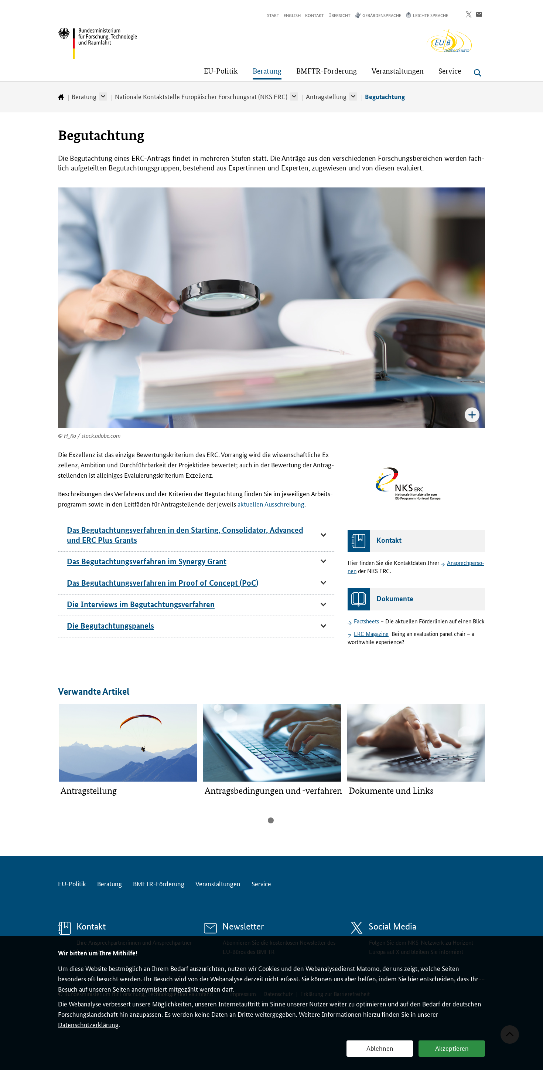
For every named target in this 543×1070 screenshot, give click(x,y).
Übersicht (339, 14)
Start (273, 14)
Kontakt (314, 14)
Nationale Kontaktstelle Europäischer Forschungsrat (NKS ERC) (201, 96)
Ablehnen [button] (379, 1047)
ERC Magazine (371, 633)
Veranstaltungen (217, 883)
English (292, 14)
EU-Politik (72, 883)
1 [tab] (271, 820)
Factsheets (366, 621)
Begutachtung (385, 96)
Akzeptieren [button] (452, 1047)
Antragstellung (326, 96)
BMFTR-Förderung (158, 883)
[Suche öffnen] (477, 72)
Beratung (84, 96)
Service (261, 883)
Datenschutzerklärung (88, 1024)
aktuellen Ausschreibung (271, 503)
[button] (103, 96)
